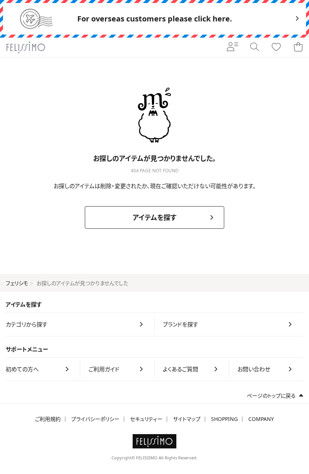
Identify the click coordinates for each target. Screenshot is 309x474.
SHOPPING (224, 418)
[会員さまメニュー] (232, 47)
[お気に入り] (276, 47)
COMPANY (261, 418)
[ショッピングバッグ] (298, 47)
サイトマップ (186, 418)
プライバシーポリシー (95, 418)
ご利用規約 (48, 418)
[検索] (254, 47)
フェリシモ (17, 283)
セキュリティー (146, 418)
